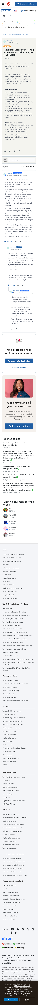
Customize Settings (27, 1000)
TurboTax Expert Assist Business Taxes (15, 639)
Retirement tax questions (11, 463)
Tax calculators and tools (11, 814)
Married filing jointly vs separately (14, 718)
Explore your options (19, 426)
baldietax (12, 534)
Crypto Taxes (7, 575)
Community (6, 797)
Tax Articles (7, 448)
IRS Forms (6, 564)
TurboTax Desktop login (11, 680)
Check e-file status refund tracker (13, 824)
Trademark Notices (8, 960)
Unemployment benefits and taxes (14, 748)
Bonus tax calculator (9, 841)
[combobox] (17, 16)
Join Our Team (17, 955)
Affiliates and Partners (24, 960)
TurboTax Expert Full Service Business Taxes (17, 636)
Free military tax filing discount (13, 619)
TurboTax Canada (8, 585)
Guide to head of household (12, 721)
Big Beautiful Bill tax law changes (14, 801)
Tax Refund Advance (9, 571)
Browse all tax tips (9, 714)
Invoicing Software (9, 919)
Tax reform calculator (10, 848)
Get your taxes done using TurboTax (15, 35)
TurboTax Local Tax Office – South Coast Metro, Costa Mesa (19, 664)
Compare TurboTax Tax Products (13, 554)
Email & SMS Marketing (10, 912)
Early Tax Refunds (8, 595)
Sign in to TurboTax (20, 361)
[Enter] (4, 16)
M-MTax (11, 509)
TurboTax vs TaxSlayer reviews (13, 868)
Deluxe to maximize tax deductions (14, 612)
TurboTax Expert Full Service (12, 629)
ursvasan (9, 40)
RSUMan (9, 173)
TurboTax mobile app (10, 591)
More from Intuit (8, 909)
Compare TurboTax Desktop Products (15, 684)
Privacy (31, 955)
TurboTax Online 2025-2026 (12, 558)
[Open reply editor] (19, 160)
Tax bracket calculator (10, 821)
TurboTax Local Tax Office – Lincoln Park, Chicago (16, 669)
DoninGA (12, 521)
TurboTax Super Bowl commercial (14, 862)
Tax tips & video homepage (12, 711)
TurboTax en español (10, 598)
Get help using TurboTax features (15, 27)
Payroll (5, 889)
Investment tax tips (9, 751)
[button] (6, 10)
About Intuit (6, 955)
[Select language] (15, 11)
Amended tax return (9, 735)
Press (26, 955)
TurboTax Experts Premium (11, 625)
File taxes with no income (11, 728)
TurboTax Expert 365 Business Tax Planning (17, 646)
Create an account (19, 367)
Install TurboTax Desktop (11, 691)
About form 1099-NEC (10, 731)
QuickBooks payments (10, 892)
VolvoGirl (12, 515)
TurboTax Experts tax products (13, 622)
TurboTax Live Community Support (14, 777)
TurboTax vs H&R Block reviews (13, 865)
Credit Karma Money (9, 578)
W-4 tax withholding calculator (13, 828)
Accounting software (9, 885)
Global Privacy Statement (22, 986)
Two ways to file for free (11, 790)
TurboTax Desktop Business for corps (15, 701)
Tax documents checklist (11, 845)
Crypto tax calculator (9, 835)
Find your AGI (7, 745)
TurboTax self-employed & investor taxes (16, 615)
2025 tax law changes (10, 765)
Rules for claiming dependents (13, 724)
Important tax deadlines (10, 758)
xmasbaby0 (13, 527)
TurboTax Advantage (9, 697)
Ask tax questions (10, 22)
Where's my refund (9, 784)
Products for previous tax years (13, 588)
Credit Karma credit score (11, 902)
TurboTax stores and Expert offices (14, 649)
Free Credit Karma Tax (10, 906)
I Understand (11, 999)
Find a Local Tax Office (10, 656)
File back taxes (7, 741)
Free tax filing (7, 609)
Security (5, 958)
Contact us (6, 780)
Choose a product (27, 22)
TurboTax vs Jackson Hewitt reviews (14, 875)
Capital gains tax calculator (12, 838)
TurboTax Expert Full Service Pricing (15, 632)
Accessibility (6, 963)
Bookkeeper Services (10, 916)
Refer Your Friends (9, 804)
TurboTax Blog (7, 581)
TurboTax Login (8, 794)
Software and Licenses (17, 958)
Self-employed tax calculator (12, 831)
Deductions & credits (10, 471)
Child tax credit (8, 755)
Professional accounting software (14, 899)
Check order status (9, 694)
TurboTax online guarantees (12, 561)
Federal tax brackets (9, 762)
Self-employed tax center (11, 568)
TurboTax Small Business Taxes (13, 642)
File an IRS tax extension (11, 787)
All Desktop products (10, 687)
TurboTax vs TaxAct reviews (12, 872)
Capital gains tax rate (10, 738)
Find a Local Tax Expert (10, 652)
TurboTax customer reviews (12, 858)
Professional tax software (11, 896)
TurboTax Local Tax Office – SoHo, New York (18, 659)
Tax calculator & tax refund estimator (15, 818)
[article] (19, 207)
